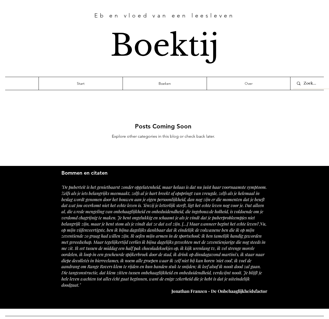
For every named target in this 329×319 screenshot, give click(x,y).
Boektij (165, 45)
